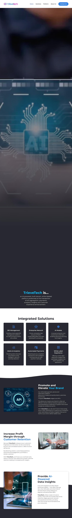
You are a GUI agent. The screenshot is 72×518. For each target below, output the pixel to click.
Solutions (38, 4)
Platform (46, 4)
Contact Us (63, 4)
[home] (11, 4)
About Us (53, 4)
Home (31, 4)
